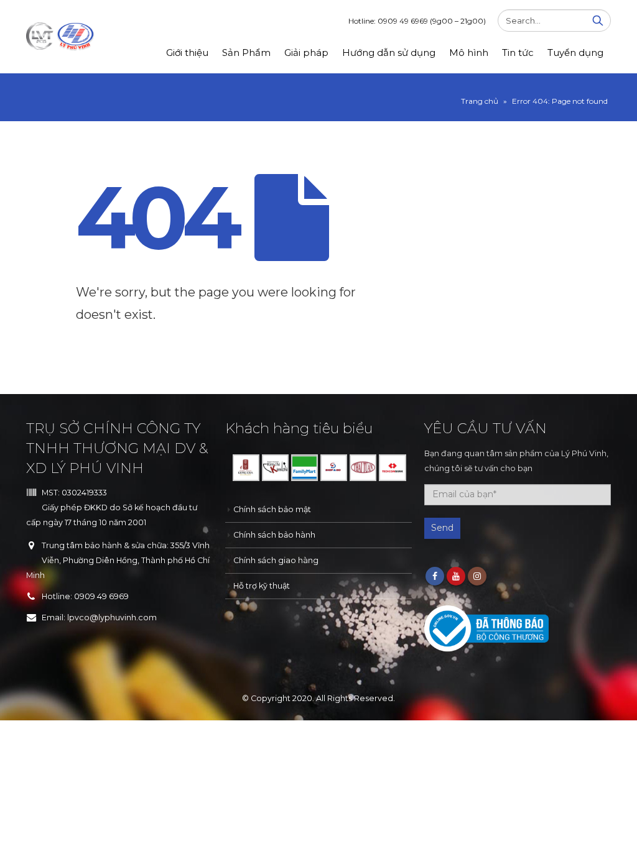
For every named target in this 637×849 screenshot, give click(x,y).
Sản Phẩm (246, 52)
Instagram (477, 576)
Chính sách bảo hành (274, 534)
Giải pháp (306, 52)
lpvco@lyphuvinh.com (112, 617)
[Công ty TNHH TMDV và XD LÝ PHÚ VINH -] (60, 36)
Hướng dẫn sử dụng (388, 52)
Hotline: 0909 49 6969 (417, 20)
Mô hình (468, 52)
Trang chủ (479, 101)
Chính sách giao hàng (275, 560)
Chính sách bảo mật (272, 509)
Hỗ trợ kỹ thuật (261, 585)
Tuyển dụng (575, 52)
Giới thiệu (187, 52)
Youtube (456, 576)
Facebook (434, 576)
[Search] (597, 20)
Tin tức (518, 52)
